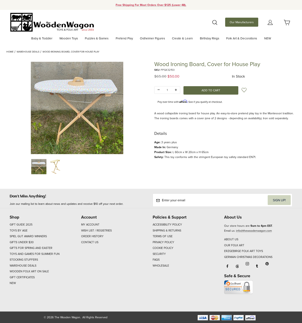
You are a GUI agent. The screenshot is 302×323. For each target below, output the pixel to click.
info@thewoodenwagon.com (254, 231)
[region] (77, 166)
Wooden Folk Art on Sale (29, 271)
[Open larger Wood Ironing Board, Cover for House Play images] (77, 108)
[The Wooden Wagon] (52, 22)
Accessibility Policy (167, 224)
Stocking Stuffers (24, 260)
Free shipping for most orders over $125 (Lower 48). (151, 5)
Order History (92, 236)
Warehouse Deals (28, 51)
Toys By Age (19, 230)
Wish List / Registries (96, 230)
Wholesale (161, 265)
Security (159, 254)
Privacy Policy (163, 242)
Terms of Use (163, 236)
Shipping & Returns (167, 230)
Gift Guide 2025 (21, 224)
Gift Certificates (22, 277)
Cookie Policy (163, 248)
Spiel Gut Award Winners (28, 236)
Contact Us (89, 242)
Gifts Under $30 (22, 242)
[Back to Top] (289, 297)
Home (10, 51)
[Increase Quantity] (176, 90)
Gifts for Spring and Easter (31, 248)
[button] (39, 167)
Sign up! (279, 200)
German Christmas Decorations (248, 257)
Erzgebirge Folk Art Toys (243, 251)
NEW (13, 283)
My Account (90, 224)
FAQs (156, 260)
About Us (231, 239)
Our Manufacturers (242, 22)
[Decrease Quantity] (158, 90)
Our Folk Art (234, 245)
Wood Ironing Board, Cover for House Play (71, 51)
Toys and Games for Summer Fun (35, 254)
